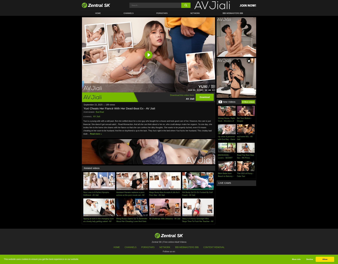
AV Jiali (96, 116)
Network (195, 13)
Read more (95, 134)
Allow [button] (324, 259)
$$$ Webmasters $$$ (233, 13)
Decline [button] (309, 259)
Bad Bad (100, 112)
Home (98, 13)
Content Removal (214, 247)
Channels (128, 13)
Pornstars (162, 13)
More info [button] (296, 259)
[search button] (185, 5)
